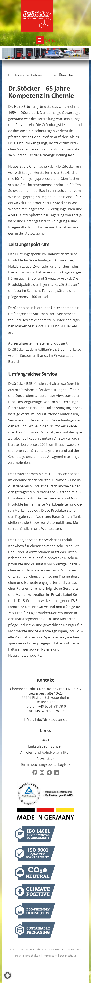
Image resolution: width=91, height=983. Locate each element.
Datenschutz (68, 955)
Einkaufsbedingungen (45, 746)
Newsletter (45, 758)
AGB (45, 740)
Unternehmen (41, 75)
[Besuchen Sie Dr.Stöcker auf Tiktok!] (49, 772)
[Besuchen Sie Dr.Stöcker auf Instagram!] (42, 772)
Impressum (50, 955)
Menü (50, 40)
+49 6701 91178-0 (52, 706)
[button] (7, 975)
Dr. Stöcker (16, 75)
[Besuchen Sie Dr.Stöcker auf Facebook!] (35, 772)
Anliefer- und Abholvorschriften (45, 752)
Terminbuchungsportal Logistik (45, 764)
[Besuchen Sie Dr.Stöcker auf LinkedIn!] (56, 772)
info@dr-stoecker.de (51, 719)
